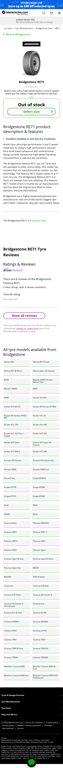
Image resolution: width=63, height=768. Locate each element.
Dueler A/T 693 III (12, 406)
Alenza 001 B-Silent (13, 370)
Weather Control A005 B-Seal (44, 667)
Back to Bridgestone (18, 34)
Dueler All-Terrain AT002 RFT (15, 416)
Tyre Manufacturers (24, 28)
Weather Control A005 (14, 666)
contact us (21, 328)
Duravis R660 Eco (41, 469)
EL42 (6, 505)
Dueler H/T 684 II (12, 451)
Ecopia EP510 (10, 496)
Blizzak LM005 (10, 388)
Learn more (32, 328)
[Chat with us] (31, 762)
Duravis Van (9, 478)
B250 (6, 379)
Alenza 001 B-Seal (41, 361)
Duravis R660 (10, 469)
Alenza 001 (9, 361)
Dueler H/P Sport (12, 442)
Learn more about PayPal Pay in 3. (36, 758)
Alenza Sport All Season (44, 370)
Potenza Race (10, 523)
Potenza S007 (10, 550)
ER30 (35, 505)
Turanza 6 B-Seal (40, 585)
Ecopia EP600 (39, 496)
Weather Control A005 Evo (16, 675)
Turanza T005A (11, 657)
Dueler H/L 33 (39, 415)
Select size (31, 111)
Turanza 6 (8, 585)
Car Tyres (8, 28)
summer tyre (39, 220)
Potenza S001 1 (40, 532)
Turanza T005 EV (40, 648)
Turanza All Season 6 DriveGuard (13, 604)
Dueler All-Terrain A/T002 (44, 406)
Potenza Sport (39, 550)
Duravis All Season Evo (43, 460)
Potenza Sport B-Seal (13, 558)
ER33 (35, 514)
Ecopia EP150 (10, 487)
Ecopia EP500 (39, 487)
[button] (43, 13)
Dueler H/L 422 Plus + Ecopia (14, 434)
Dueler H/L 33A (11, 424)
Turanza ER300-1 (12, 621)
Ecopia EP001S (39, 478)
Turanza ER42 (10, 630)
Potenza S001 (10, 532)
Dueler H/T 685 (40, 451)
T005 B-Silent (39, 576)
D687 (35, 388)
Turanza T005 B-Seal (13, 648)
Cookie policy (52, 722)
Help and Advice (9, 714)
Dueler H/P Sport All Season (42, 443)
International (8, 728)
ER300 (7, 514)
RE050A (7, 576)
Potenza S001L (11, 541)
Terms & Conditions (34, 722)
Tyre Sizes (6, 708)
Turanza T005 (39, 639)
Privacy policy (8, 725)
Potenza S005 (39, 541)
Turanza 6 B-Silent (12, 594)
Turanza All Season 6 (42, 594)
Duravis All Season (12, 460)
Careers (20, 728)
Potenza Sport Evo (12, 567)
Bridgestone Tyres (44, 28)
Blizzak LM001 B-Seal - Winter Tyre (43, 380)
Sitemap (48, 725)
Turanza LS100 (40, 630)
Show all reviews (24, 315)
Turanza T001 (10, 639)
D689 (6, 397)
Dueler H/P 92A (40, 433)
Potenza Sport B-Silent (43, 558)
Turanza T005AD (40, 657)
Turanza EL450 (40, 612)
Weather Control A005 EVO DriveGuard (45, 676)
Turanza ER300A (40, 621)
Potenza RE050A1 (41, 523)
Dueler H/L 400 (40, 424)
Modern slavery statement (29, 725)
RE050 (36, 567)
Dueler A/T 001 (40, 397)
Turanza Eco (38, 603)
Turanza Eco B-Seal (13, 612)
